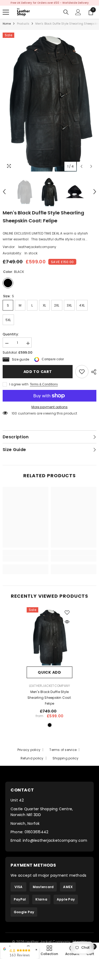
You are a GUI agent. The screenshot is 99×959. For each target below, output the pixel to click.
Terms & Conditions (44, 384)
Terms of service (63, 750)
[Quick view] (67, 622)
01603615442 (37, 832)
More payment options (49, 407)
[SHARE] (92, 372)
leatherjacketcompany (37, 247)
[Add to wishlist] (67, 612)
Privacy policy (28, 750)
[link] (81, 371)
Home (7, 24)
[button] (81, 166)
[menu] (6, 12)
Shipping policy (66, 758)
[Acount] (78, 12)
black (49, 725)
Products (23, 24)
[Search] (66, 12)
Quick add (49, 672)
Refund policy (32, 758)
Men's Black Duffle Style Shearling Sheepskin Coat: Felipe (49, 698)
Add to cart (37, 371)
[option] (49, 3)
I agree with (19, 384)
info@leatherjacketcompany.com (55, 840)
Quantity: (11, 334)
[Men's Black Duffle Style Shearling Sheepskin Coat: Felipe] (49, 637)
